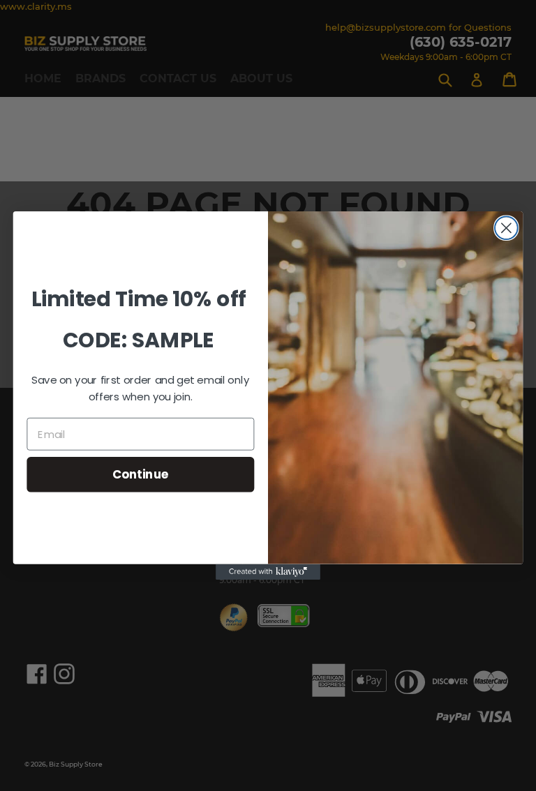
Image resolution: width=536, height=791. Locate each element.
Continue (140, 474)
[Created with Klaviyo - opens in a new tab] (268, 572)
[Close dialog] (506, 227)
